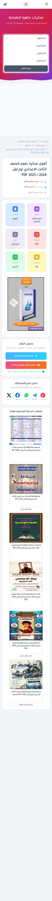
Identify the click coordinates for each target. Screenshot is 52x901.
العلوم (28, 146)
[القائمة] (47, 4)
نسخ (31, 193)
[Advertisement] (26, 109)
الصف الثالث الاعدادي (26, 142)
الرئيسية (45, 142)
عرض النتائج (26, 69)
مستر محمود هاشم (31, 182)
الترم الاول (40, 146)
